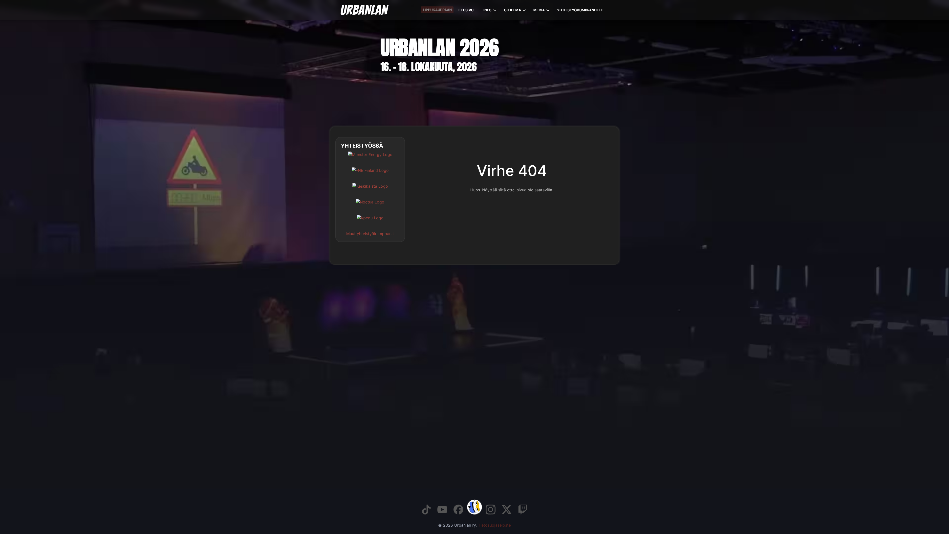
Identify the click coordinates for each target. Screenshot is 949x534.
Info (487, 10)
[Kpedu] (370, 221)
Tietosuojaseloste (494, 525)
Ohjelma (512, 10)
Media (539, 10)
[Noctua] (370, 205)
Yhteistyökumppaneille (580, 10)
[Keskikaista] (370, 190)
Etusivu (466, 10)
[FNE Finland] (370, 174)
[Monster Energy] (370, 158)
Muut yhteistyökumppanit (370, 233)
